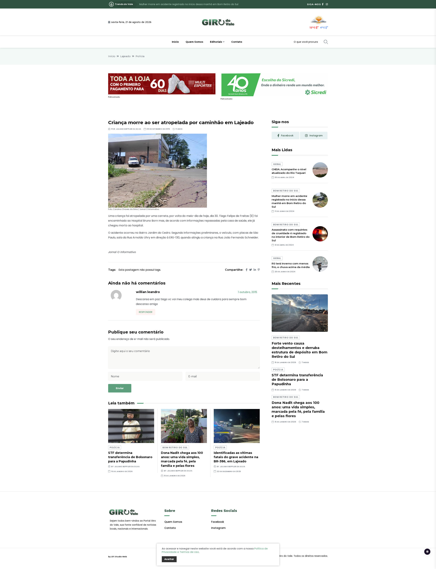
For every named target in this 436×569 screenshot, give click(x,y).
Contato (236, 41)
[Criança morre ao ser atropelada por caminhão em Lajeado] (157, 170)
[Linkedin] (255, 270)
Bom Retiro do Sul (175, 447)
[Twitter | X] (250, 270)
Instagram (218, 528)
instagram (316, 135)
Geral (277, 164)
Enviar (120, 388)
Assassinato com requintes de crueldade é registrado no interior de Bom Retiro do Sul (190, 4)
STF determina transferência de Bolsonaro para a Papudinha (130, 457)
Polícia (140, 56)
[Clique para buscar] (326, 42)
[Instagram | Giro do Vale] (327, 4)
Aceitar (169, 559)
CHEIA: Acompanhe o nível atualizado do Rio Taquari (289, 171)
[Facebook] (246, 270)
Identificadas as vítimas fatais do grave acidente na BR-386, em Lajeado (236, 457)
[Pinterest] (259, 270)
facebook (287, 135)
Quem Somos (194, 41)
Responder (145, 312)
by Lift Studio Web (117, 556)
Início (175, 41)
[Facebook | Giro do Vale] (322, 4)
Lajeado (125, 56)
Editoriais (216, 41)
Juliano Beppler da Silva (128, 129)
